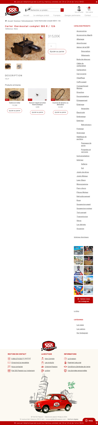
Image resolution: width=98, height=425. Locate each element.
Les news (80, 325)
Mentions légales (73, 419)
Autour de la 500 (83, 47)
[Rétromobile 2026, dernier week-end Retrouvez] (88, 270)
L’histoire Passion (51, 367)
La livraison (72, 359)
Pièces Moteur (82, 192)
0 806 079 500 (21, 359)
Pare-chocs (81, 188)
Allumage (80, 39)
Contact (88, 15)
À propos (56, 15)
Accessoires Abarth (84, 35)
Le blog (76, 311)
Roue (79, 200)
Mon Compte (49, 359)
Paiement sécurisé (74, 363)
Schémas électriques (81, 237)
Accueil (26, 15)
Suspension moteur (84, 208)
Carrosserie (81, 74)
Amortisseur (82, 43)
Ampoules (85, 109)
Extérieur (80, 121)
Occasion (80, 229)
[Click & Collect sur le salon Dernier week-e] (88, 280)
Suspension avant (84, 204)
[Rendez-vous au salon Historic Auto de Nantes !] (78, 270)
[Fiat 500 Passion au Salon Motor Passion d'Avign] (78, 250)
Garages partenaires (72, 15)
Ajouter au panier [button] (14, 110)
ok (62, 10)
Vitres (79, 221)
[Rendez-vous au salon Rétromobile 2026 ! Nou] (78, 290)
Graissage (81, 133)
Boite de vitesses (83, 59)
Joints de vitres (83, 172)
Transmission (82, 217)
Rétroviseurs (86, 125)
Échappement (82, 100)
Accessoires (82, 31)
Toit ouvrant (81, 213)
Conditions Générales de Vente (79, 367)
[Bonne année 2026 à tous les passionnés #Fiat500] (88, 290)
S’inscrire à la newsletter (20, 363)
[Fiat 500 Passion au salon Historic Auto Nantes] (88, 260)
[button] (42, 37)
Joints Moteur (82, 176)
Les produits (49, 363)
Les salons (81, 329)
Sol (82, 168)
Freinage (80, 129)
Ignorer (96, 2)
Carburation (81, 70)
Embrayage (81, 117)
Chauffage (81, 78)
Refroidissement (27, 21)
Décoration (85, 51)
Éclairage (80, 105)
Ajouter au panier (57, 51)
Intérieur (80, 160)
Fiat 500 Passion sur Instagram (23, 371)
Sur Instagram (82, 333)
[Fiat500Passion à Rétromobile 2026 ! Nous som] (78, 280)
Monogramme (82, 184)
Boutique (17, 21)
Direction (80, 92)
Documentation (83, 96)
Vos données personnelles (77, 371)
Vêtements (85, 55)
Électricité (81, 113)
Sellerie (84, 164)
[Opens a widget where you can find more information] (89, 421)
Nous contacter (17, 367)
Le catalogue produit (41, 15)
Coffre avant (81, 82)
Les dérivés (81, 225)
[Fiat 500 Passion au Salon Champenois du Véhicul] (88, 250)
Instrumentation (83, 156)
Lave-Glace (81, 180)
